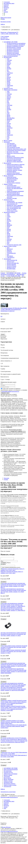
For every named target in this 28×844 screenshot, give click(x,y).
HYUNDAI (10, 256)
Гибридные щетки (11, 180)
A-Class (3, 275)
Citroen (8, 61)
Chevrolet (9, 60)
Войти (2, 17)
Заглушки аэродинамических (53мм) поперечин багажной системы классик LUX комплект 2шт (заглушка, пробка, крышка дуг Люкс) (13, 634)
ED (23, 275)
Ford (8, 65)
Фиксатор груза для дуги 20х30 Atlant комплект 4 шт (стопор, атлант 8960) (14, 756)
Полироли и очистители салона (15, 157)
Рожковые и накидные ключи (15, 167)
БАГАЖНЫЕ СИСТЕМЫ (10, 42)
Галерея (6, 11)
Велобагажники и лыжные (14, 47)
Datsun (8, 64)
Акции (5, 9)
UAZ (8, 137)
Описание (6, 478)
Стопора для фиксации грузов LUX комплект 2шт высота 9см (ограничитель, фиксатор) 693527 (14, 741)
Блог (5, 10)
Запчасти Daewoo (11, 266)
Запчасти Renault (11, 264)
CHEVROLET (10, 257)
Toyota (8, 84)
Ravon (8, 78)
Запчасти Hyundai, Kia (13, 263)
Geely (8, 104)
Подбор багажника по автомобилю (16, 43)
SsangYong (9, 127)
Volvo (8, 237)
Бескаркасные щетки (12, 178)
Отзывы (6, 479)
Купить (3, 334)
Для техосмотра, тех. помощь (14, 202)
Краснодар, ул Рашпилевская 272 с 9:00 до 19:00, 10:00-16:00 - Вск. (9, 33)
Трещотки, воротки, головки (14, 170)
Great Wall (9, 105)
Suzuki (8, 82)
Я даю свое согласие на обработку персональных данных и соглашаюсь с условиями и (14, 390)
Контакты (6, 7)
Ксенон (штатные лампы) (13, 187)
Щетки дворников (8, 175)
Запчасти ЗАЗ (10, 261)
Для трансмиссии (11, 144)
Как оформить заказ (9, 3)
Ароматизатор (10, 201)
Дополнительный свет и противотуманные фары (13, 193)
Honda (8, 67)
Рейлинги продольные (13, 53)
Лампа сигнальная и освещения (15, 191)
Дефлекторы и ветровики (10, 89)
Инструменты (7, 163)
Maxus (8, 116)
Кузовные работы (11, 171)
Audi (8, 58)
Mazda (8, 115)
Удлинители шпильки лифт (14, 244)
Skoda (8, 81)
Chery (8, 87)
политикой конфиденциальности (10, 391)
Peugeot (9, 77)
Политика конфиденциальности (9, 797)
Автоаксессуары (8, 199)
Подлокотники (8, 57)
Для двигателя (10, 143)
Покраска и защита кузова (14, 160)
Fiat (8, 101)
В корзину (3, 581)
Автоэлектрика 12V (12, 204)
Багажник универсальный (14, 49)
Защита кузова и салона (10, 246)
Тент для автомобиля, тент (14, 208)
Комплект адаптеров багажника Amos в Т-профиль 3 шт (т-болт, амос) (12, 572)
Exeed (8, 99)
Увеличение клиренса (9, 212)
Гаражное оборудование (13, 173)
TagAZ (8, 132)
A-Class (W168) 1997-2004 (13, 275)
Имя (2, 561)
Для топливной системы (13, 147)
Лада (8, 71)
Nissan (8, 74)
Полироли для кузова (12, 151)
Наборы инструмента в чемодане (15, 164)
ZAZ (8, 136)
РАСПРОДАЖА (11, 268)
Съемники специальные (13, 168)
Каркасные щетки (11, 177)
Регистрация (7, 17)
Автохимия (7, 142)
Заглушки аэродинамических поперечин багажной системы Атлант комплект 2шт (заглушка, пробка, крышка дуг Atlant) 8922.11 (13, 609)
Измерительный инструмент (14, 174)
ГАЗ (8, 139)
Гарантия (6, 4)
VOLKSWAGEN (11, 253)
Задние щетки (10, 181)
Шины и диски (11, 156)
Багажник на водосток (13, 50)
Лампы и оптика (8, 184)
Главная (3, 273)
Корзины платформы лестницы (15, 46)
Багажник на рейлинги (13, 51)
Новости (6, 6)
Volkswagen (10, 85)
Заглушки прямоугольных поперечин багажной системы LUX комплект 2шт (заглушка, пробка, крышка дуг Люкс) (13, 651)
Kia (8, 70)
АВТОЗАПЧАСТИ (12, 260)
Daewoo (9, 63)
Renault (9, 80)
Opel (8, 75)
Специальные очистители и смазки (16, 150)
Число (8, 562)
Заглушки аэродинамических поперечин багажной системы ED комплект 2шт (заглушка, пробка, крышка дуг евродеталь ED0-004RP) (13, 689)
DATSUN (9, 251)
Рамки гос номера (11, 209)
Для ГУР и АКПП (11, 146)
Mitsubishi (9, 119)
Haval (8, 106)
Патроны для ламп (12, 198)
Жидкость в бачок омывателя (14, 161)
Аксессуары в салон (12, 211)
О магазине (7, 2)
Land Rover (10, 73)
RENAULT (10, 249)
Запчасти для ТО (11, 267)
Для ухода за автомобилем (14, 206)
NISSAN (9, 250)
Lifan (8, 113)
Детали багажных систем (13, 54)
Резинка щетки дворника (13, 182)
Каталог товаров (5, 39)
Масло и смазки (8, 140)
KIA (8, 222)
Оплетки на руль (8, 88)
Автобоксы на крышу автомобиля (16, 44)
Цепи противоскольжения (11, 56)
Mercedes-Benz (11, 118)
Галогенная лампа (11, 185)
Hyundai (9, 68)
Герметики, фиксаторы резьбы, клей (16, 149)
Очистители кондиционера (14, 158)
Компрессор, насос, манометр (15, 205)
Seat (8, 232)
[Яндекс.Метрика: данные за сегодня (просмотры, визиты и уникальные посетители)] (6, 827)
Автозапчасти (7, 258)
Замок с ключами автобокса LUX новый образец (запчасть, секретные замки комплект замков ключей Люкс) (14, 726)
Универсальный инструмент (14, 165)
